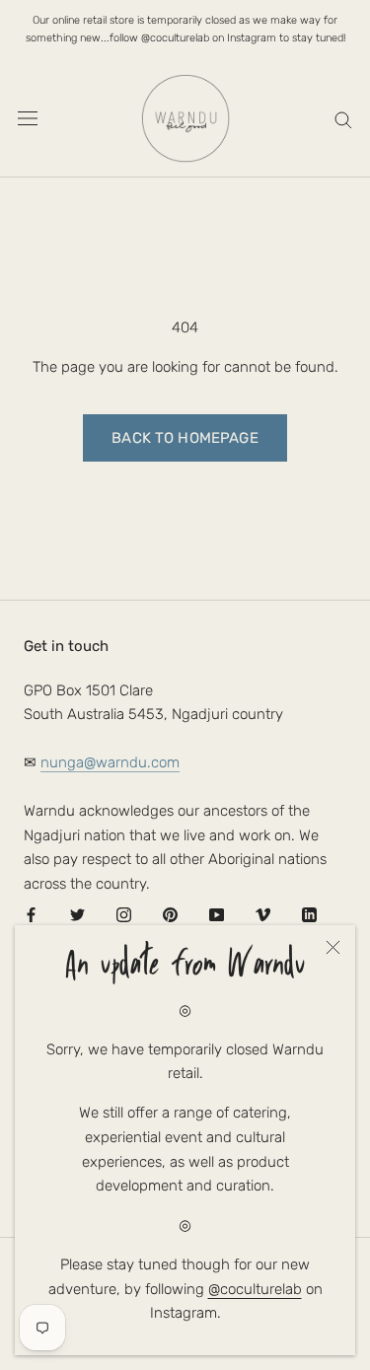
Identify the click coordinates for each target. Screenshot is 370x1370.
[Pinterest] (170, 914)
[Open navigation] (27, 118)
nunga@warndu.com (110, 762)
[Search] (343, 118)
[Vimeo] (263, 914)
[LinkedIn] (309, 914)
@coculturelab (255, 1289)
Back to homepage (184, 438)
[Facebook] (31, 914)
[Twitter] (77, 914)
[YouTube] (216, 914)
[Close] (333, 947)
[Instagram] (123, 914)
